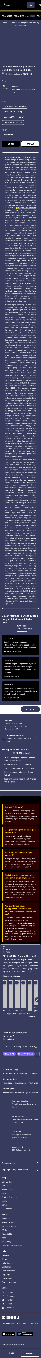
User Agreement (8, 1323)
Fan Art (5, 1186)
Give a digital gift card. (27, 729)
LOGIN (11, 1353)
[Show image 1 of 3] (18, 60)
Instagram (10, 1292)
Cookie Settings (9, 1282)
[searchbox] (20, 1047)
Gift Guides (7, 1182)
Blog (4, 1193)
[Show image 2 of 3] (20, 60)
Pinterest (10, 1307)
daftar (4, 1205)
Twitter (9, 1300)
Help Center (7, 1263)
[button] (30, 999)
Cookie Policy (33, 1323)
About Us (6, 1218)
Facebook (10, 1296)
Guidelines (6, 1267)
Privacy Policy (21, 1323)
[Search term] (31, 5)
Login (4, 1201)
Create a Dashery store (12, 1245)
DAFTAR (30, 1353)
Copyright (6, 1274)
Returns (5, 1259)
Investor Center (8, 1222)
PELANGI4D (7, 16)
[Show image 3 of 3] (22, 60)
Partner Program (9, 1226)
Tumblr (9, 1304)
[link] (9, 1054)
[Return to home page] (14, 4)
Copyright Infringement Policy (15, 1170)
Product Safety (8, 1271)
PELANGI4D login (24, 16)
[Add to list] (4, 982)
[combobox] (30, 5)
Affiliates (5, 1230)
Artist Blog (6, 1241)
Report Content (8, 1163)
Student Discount (9, 1197)
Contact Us (7, 1278)
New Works (7, 1189)
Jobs (4, 1238)
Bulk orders (7, 1209)
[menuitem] (7, 16)
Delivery (5, 1255)
